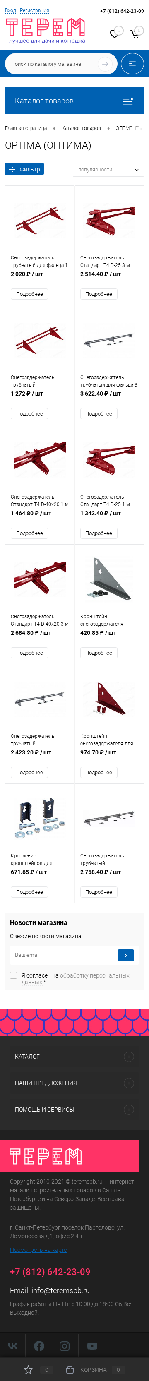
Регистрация (34, 10)
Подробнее (29, 294)
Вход (10, 10)
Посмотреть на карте (38, 1250)
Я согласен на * (76, 978)
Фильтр (30, 169)
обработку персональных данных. (76, 978)
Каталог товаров (44, 100)
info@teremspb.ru (60, 1290)
